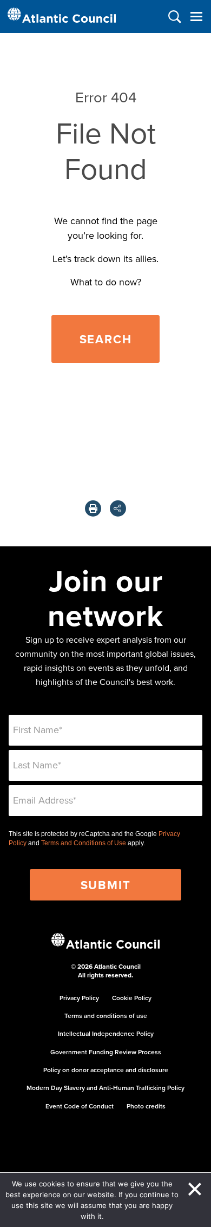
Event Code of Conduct (79, 1106)
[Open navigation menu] (196, 16)
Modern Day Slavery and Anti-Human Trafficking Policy (105, 1087)
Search (106, 339)
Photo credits (146, 1106)
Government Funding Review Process (105, 1051)
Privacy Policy (79, 997)
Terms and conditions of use (105, 1015)
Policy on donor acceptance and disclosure (105, 1069)
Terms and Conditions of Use (83, 843)
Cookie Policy (131, 997)
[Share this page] (118, 508)
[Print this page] (93, 508)
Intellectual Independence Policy (106, 1033)
